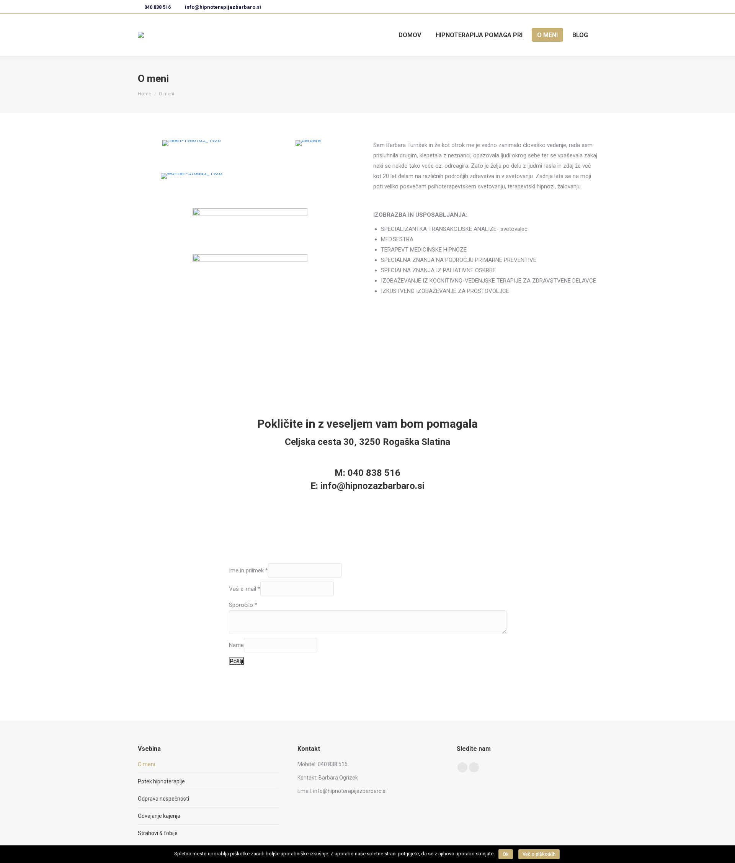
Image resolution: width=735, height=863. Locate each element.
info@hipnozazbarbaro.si (372, 486)
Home (144, 93)
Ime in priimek (248, 570)
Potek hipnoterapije (161, 781)
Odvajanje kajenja (159, 816)
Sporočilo (243, 604)
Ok (506, 854)
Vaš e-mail (244, 588)
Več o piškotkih (539, 854)
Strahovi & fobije (158, 833)
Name (236, 645)
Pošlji (236, 661)
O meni (146, 764)
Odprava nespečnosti (163, 799)
